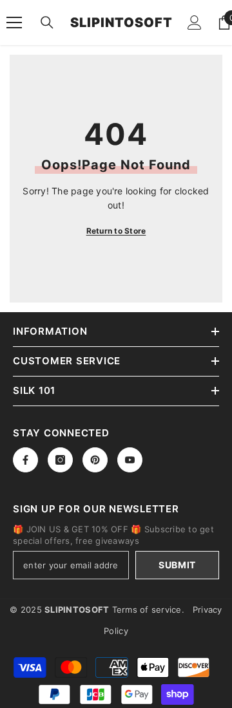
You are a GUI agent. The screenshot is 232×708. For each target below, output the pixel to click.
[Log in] (195, 22)
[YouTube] (129, 459)
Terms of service (147, 609)
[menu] (14, 22)
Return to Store (116, 231)
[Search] (47, 22)
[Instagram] (60, 459)
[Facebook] (25, 459)
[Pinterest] (95, 459)
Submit (177, 564)
